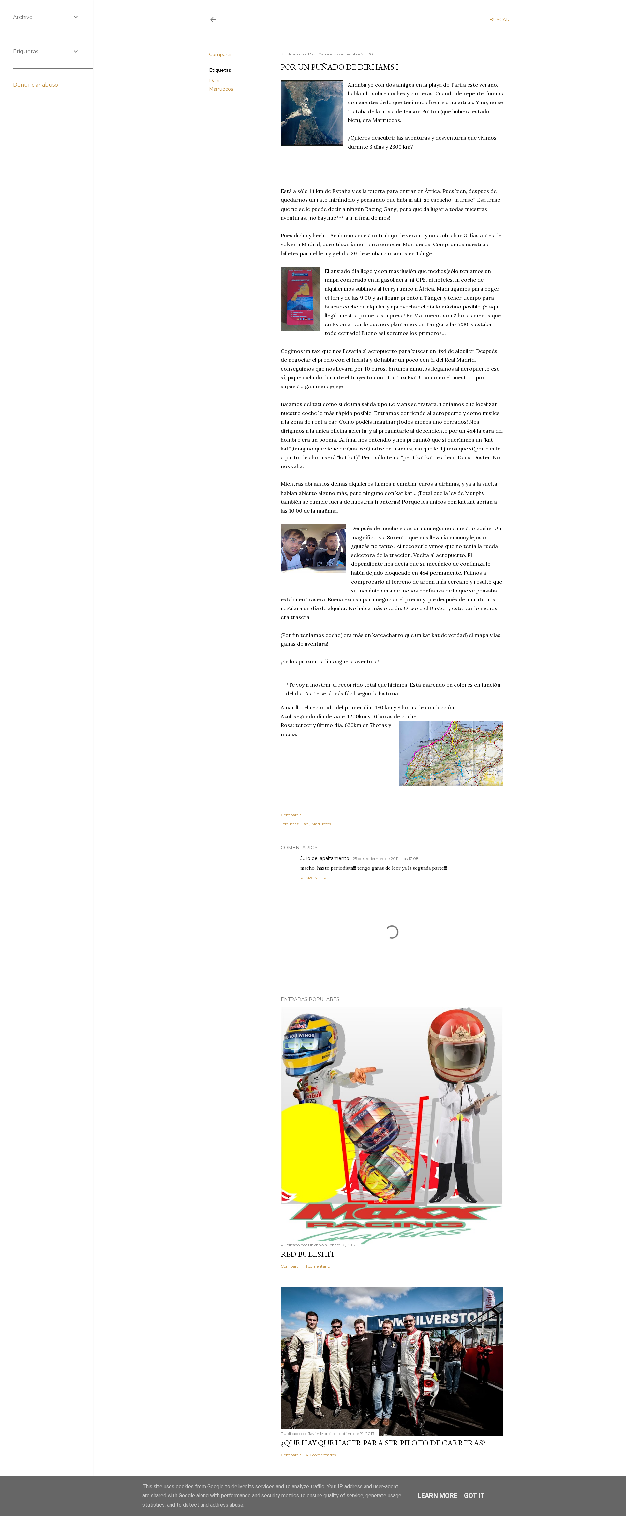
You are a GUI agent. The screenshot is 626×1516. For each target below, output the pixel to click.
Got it (474, 1496)
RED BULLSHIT (308, 1254)
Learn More (437, 1496)
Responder (313, 878)
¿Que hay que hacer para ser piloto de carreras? (383, 1443)
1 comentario (318, 1266)
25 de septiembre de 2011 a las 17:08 (386, 858)
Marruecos (221, 89)
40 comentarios (321, 1454)
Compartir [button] (220, 54)
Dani (214, 81)
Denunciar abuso (35, 85)
